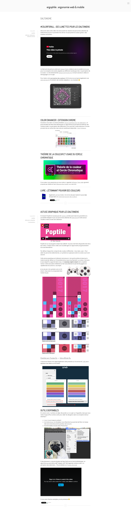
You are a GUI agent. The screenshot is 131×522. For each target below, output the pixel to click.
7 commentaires (31, 222)
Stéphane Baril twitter (62, 184)
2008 (43, 413)
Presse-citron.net (72, 465)
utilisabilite (32, 220)
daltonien (27, 35)
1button (63, 216)
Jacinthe (33, 33)
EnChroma (86, 69)
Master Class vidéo (78, 182)
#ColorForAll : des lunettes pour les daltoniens (65, 26)
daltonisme (32, 35)
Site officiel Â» (65, 358)
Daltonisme (74, 218)
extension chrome (31, 36)
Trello (84, 361)
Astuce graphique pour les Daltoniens (59, 211)
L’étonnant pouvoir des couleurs (67, 197)
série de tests (44, 80)
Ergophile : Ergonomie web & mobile (65, 7)
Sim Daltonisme (48, 422)
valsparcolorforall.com (65, 73)
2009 (48, 413)
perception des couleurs (58, 78)
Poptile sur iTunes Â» (48, 358)
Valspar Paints (64, 69)
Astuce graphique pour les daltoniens (75, 123)
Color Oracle (47, 420)
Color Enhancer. (81, 128)
